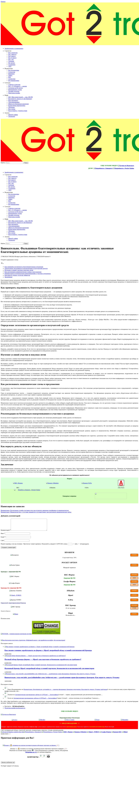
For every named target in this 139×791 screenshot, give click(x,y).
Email (3, 537)
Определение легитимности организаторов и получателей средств (26, 268)
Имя (3, 533)
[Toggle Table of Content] (2, 263)
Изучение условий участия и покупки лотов (19, 270)
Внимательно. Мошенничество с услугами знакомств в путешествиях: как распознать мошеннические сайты (36, 512)
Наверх (3, 1)
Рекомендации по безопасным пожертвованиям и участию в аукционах (28, 273)
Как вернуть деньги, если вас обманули (17, 275)
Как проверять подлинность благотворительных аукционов (24, 267)
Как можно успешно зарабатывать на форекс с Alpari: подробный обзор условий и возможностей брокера (48, 650)
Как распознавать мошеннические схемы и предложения (23, 272)
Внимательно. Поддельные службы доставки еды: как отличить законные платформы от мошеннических (35, 510)
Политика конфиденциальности (15, 708)
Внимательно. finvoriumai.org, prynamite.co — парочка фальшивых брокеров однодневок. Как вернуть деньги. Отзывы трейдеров (65, 689)
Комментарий (6, 530)
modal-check (4, 734)
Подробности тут (31, 752)
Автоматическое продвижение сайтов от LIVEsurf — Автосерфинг (36, 694)
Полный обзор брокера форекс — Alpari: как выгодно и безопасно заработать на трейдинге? (43, 659)
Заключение (8, 277)
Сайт (2, 540)
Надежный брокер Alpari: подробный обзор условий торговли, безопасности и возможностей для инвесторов (49, 668)
